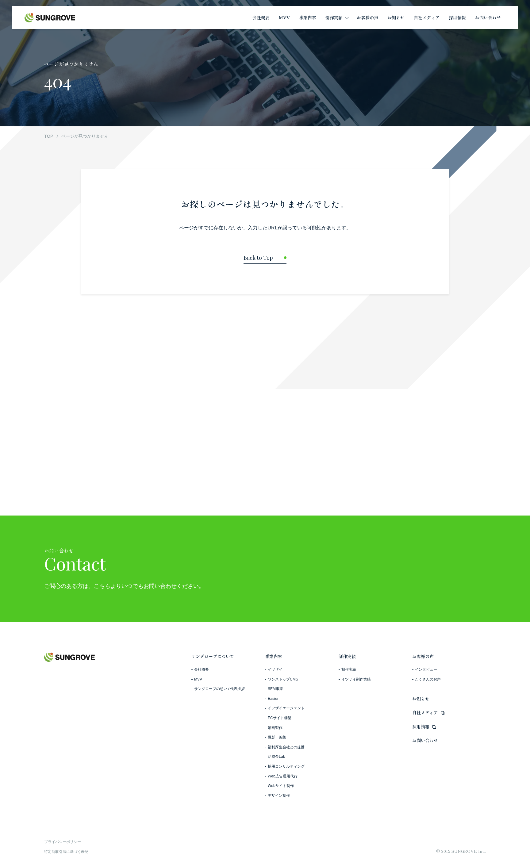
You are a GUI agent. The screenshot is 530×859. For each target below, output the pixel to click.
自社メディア (425, 712)
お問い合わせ (425, 740)
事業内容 (273, 656)
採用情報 (420, 726)
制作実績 (347, 656)
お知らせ (420, 699)
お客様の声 (423, 656)
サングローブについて (212, 656)
